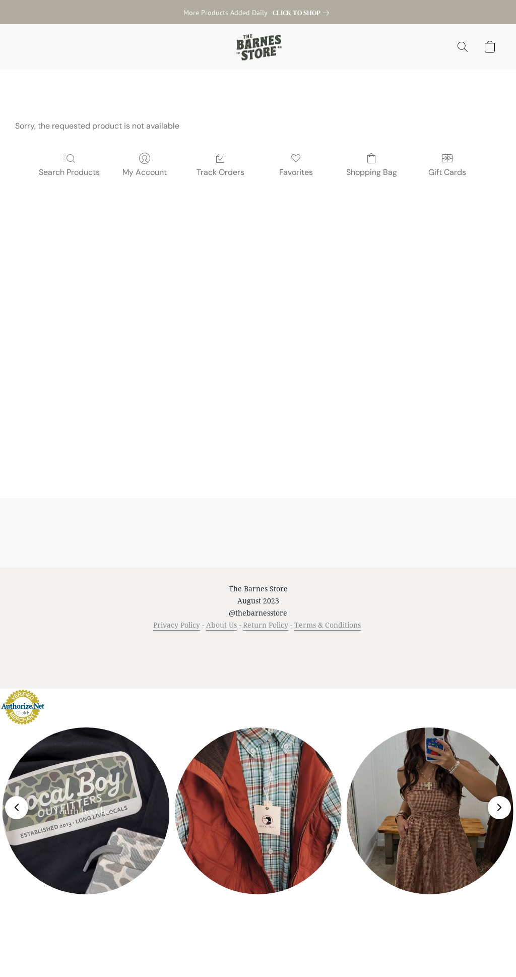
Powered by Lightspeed (258, 662)
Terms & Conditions (327, 625)
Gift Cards (447, 172)
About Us (221, 625)
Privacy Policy (176, 625)
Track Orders (220, 172)
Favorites (296, 172)
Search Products (69, 172)
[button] (258, 47)
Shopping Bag (371, 172)
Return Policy (265, 625)
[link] (303, 13)
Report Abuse (364, 644)
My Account (144, 172)
